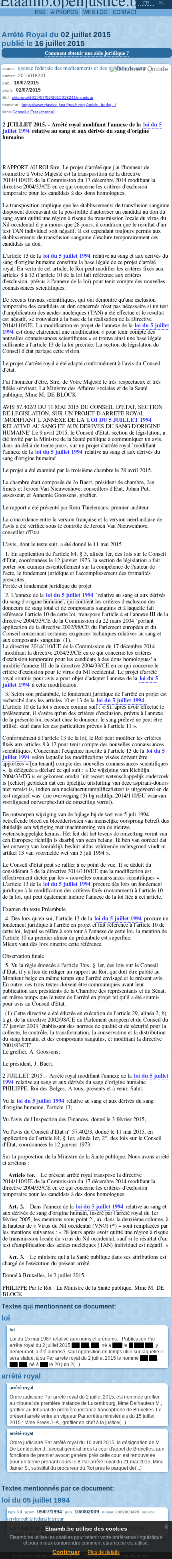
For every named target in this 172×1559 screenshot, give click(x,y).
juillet (81, 34)
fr (146, 2)
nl (162, 2)
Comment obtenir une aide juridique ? (87, 52)
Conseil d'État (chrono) (33, 112)
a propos (64, 12)
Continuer (66, 1552)
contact (125, 12)
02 (65, 34)
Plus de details (104, 1552)
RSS (40, 12)
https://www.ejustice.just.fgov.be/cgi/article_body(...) (69, 104)
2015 (102, 34)
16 (39, 43)
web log (95, 12)
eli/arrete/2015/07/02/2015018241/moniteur (52, 97)
